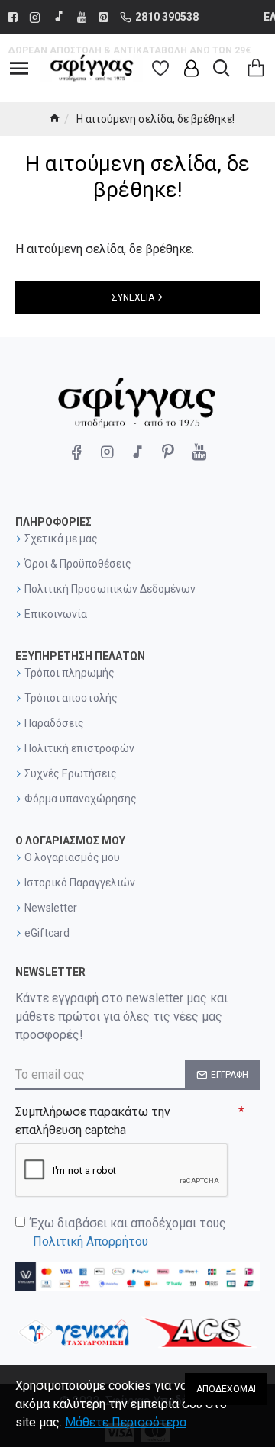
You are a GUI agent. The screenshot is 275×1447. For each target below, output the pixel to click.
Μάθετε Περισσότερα (125, 1422)
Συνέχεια (133, 297)
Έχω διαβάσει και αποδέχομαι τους (128, 1232)
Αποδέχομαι (226, 1389)
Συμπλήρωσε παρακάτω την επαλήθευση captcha (92, 1121)
